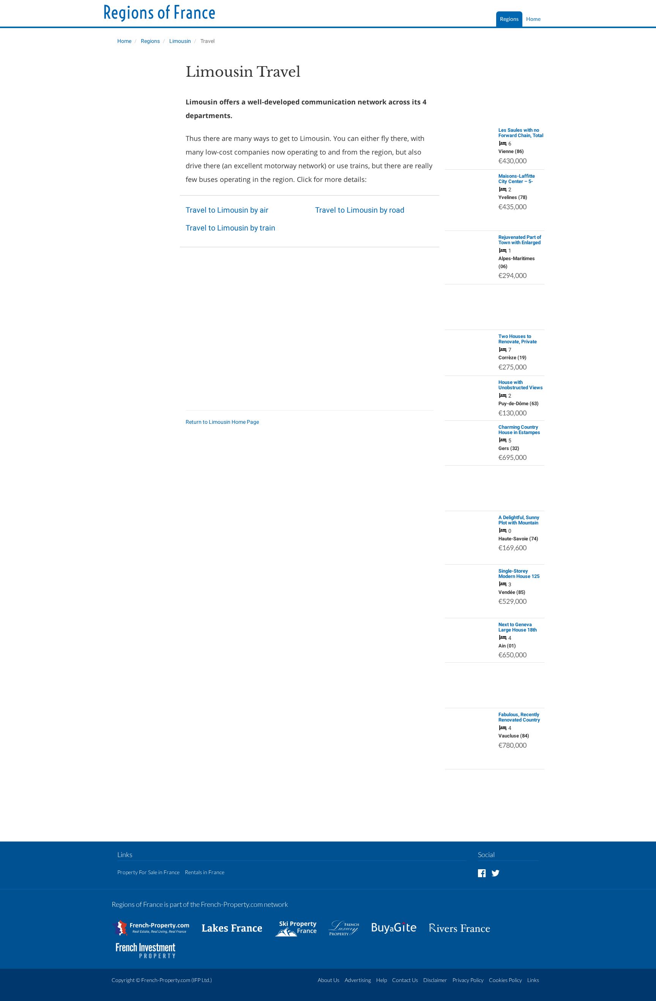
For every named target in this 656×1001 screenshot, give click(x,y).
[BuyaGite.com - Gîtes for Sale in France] (397, 924)
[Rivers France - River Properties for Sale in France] (463, 924)
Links (533, 980)
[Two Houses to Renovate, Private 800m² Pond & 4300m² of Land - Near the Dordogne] (470, 352)
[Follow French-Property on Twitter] (495, 872)
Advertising (358, 980)
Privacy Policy (468, 980)
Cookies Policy (505, 980)
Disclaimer (435, 980)
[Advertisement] (143, 177)
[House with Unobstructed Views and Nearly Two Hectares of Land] (470, 395)
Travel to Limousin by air (227, 210)
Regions (509, 19)
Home (533, 19)
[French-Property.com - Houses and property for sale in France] (155, 924)
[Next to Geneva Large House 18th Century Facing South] (470, 636)
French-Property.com (165, 980)
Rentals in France (204, 872)
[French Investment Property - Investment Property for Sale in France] (150, 947)
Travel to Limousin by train (230, 227)
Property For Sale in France (148, 872)
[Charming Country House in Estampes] (470, 432)
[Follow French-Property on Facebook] (482, 872)
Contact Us (405, 980)
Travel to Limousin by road (359, 210)
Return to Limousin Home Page (222, 422)
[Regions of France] (159, 14)
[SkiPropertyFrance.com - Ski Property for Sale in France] (299, 924)
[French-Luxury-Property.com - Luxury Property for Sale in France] (347, 924)
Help (381, 980)
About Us (328, 980)
